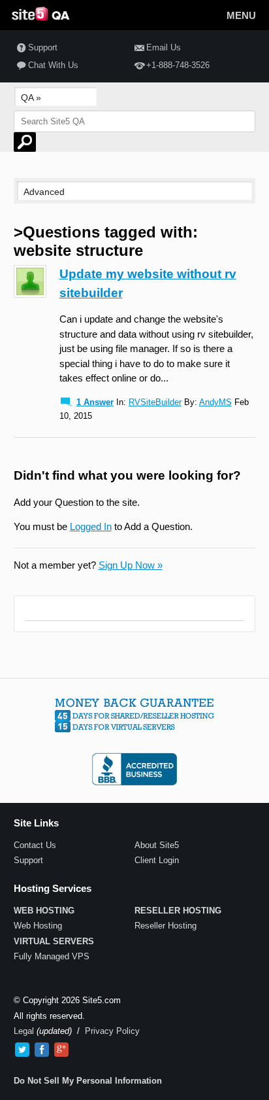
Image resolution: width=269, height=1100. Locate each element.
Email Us (163, 47)
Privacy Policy (112, 1031)
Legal (24, 1031)
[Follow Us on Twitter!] (22, 1049)
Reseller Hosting (165, 926)
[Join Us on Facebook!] (42, 1049)
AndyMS (215, 402)
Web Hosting (38, 926)
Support (42, 47)
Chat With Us (53, 65)
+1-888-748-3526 (178, 65)
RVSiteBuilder (155, 402)
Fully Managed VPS (51, 956)
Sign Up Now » (131, 565)
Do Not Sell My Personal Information (88, 1081)
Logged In (91, 526)
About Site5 (156, 845)
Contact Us (35, 845)
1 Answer (95, 402)
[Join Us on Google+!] (61, 1049)
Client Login (156, 860)
